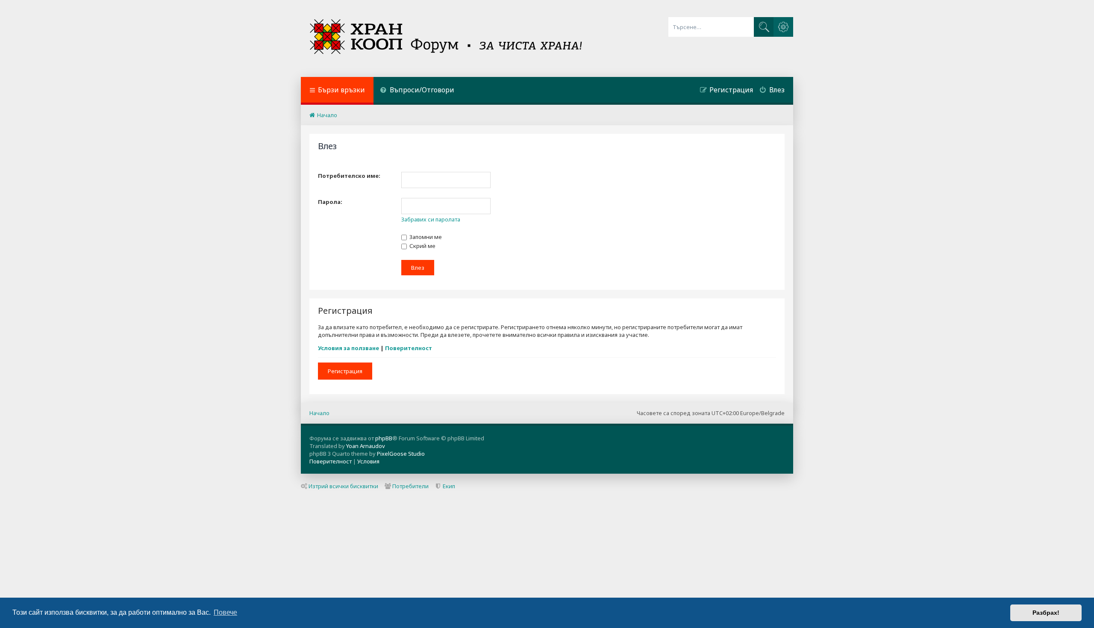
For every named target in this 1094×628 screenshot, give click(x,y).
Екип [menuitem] (449, 486)
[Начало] (447, 38)
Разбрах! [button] (1045, 612)
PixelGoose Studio (401, 453)
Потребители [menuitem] (410, 486)
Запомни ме (425, 237)
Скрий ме (421, 246)
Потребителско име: (349, 176)
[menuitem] (417, 91)
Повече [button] (225, 612)
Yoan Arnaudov (365, 446)
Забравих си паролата (430, 219)
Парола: (330, 202)
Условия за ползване (348, 348)
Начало (319, 413)
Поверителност (408, 348)
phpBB (383, 438)
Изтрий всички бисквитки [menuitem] (343, 486)
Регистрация (345, 371)
